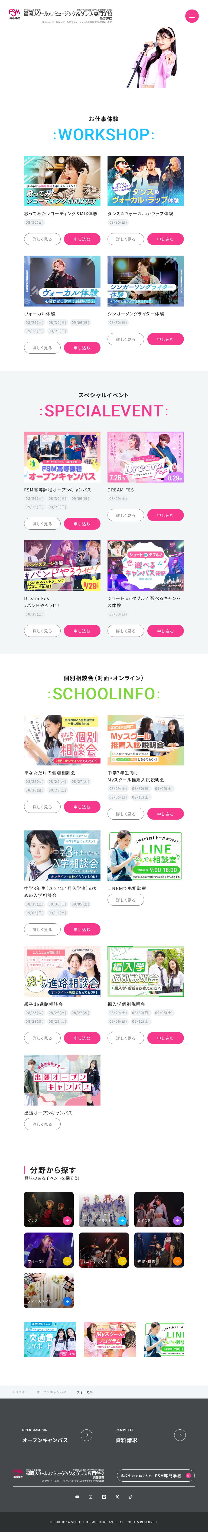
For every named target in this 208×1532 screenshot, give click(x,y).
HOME (21, 1392)
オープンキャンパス (52, 1392)
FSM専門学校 (151, 1475)
